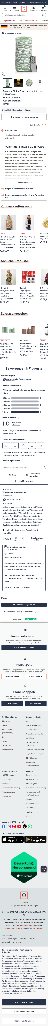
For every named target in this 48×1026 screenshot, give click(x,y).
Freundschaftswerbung (10, 788)
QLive (3, 737)
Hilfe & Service (31, 758)
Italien (30, 906)
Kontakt (4, 725)
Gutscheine (5, 783)
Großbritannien (20, 906)
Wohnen (10, 33)
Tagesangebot (9, 20)
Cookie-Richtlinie (15, 993)
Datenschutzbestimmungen (26, 925)
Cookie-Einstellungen (24, 1021)
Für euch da (6, 796)
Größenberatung (32, 729)
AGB (8, 925)
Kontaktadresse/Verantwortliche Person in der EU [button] (25, 196)
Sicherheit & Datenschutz (35, 749)
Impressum (37, 928)
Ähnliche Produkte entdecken (26, 117)
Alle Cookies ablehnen (24, 1011)
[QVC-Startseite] (3, 33)
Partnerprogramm (8, 792)
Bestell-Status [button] (35, 676)
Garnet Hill (31, 939)
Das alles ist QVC (32, 779)
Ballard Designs (12, 939)
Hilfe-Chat (5, 721)
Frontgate (22, 939)
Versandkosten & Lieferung (36, 734)
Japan (36, 906)
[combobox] (21, 15)
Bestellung (29, 721)
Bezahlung (29, 738)
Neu (20, 20)
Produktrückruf (7, 749)
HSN (3, 939)
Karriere (28, 799)
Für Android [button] (35, 703)
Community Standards (15, 928)
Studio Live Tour (31, 812)
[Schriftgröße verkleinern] (46, 125)
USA (12, 906)
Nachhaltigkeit (31, 783)
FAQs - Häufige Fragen (34, 754)
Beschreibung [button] (11, 130)
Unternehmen (30, 775)
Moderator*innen (32, 803)
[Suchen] (43, 15)
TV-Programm (7, 779)
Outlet (28, 816)
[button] (5, 9)
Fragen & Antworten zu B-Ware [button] (19, 188)
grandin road (5, 942)
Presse (4, 741)
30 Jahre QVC (31, 20)
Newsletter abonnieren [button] (24, 647)
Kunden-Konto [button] (12, 676)
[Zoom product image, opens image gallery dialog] (3, 73)
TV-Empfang (30, 808)
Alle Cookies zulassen (24, 1002)
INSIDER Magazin (8, 775)
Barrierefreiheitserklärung (35, 788)
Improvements (16, 942)
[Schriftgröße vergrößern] (42, 125)
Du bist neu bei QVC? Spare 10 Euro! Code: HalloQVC (23, 2)
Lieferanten (6, 745)
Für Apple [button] (12, 703)
